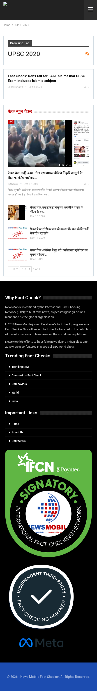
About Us (17, 432)
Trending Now (20, 366)
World (15, 392)
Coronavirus (19, 384)
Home (15, 423)
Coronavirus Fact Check (27, 375)
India (15, 401)
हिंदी (11, 121)
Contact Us (19, 441)
